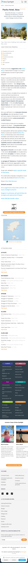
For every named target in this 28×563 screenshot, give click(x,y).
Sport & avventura (6, 410)
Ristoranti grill (18, 390)
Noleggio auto (18, 410)
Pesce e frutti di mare (19, 387)
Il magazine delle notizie (6, 524)
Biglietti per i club (6, 373)
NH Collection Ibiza (13, 315)
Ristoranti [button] (20, 381)
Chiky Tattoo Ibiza (8, 261)
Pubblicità (3, 482)
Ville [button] (7, 381)
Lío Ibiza (12, 280)
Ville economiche (6, 385)
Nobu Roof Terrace (9, 347)
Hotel (2, 5)
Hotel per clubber (19, 369)
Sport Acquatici (5, 407)
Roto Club (7, 283)
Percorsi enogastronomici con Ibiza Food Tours (14, 269)
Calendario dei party (6, 366)
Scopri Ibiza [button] (20, 401)
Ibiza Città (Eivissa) (11, 181)
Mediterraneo (18, 385)
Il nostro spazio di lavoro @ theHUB (20, 484)
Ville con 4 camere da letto (6, 392)
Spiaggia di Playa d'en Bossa (11, 303)
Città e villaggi (18, 405)
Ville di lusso (5, 395)
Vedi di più (4, 272)
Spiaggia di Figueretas (10, 298)
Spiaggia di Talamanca (10, 296)
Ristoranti (3, 519)
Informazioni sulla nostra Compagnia (6, 478)
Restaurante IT (8, 288)
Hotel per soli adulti (19, 371)
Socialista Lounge (13, 341)
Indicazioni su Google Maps (15, 241)
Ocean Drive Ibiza (9, 318)
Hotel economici (18, 377)
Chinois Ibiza (13, 338)
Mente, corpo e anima (7, 412)
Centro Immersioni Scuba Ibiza (12, 255)
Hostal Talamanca (9, 320)
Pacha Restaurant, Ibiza (12, 278)
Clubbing (3, 516)
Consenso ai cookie (19, 478)
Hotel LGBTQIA (18, 366)
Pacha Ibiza (9, 335)
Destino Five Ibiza (19, 177)
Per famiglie (4, 405)
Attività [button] (8, 401)
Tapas (16, 392)
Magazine (4, 376)
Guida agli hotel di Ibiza (6, 503)
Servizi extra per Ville (6, 398)
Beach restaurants (19, 395)
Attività (3, 521)
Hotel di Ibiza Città (9, 5)
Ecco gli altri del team (14, 465)
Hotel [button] (20, 363)
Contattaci (17, 480)
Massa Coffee (8, 285)
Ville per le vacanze (5, 506)
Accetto (22, 560)
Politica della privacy (19, 475)
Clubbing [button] (7, 363)
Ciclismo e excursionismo (5, 416)
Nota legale (3, 484)
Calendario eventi (19, 412)
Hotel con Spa (18, 374)
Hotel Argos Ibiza (9, 327)
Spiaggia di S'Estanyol (9, 301)
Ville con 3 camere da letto (6, 388)
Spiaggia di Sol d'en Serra (10, 306)
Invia (24, 539)
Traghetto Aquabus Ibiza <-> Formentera (12, 258)
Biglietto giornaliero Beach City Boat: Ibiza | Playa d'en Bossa (12, 265)
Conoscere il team (5, 475)
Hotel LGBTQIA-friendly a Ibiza (10, 198)
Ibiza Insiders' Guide (6, 378)
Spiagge (17, 407)
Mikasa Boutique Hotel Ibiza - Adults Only (12, 324)
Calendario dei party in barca (7, 370)
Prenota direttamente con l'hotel (14, 212)
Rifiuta (14, 560)
